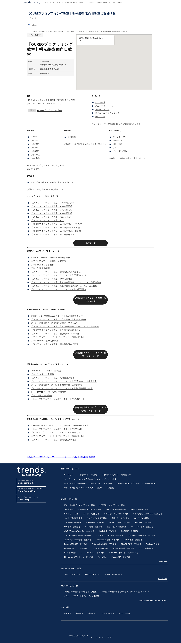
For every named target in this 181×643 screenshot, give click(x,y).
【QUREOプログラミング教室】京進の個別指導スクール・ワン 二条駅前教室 (66, 282)
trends (35, 31)
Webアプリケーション (105, 106)
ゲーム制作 (100, 102)
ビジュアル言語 (120, 151)
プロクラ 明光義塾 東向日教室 (44, 340)
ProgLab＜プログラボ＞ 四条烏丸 (46, 370)
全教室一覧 (90, 243)
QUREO (116, 147)
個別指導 (72, 137)
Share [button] (34, 25)
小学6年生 (35, 158)
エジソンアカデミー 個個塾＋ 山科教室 (48, 261)
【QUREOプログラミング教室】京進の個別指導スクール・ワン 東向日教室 (65, 326)
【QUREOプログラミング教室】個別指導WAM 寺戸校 (55, 333)
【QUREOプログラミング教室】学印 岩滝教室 (51, 279)
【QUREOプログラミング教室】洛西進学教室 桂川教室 (56, 330)
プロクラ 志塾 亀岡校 (40, 268)
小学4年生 (35, 151)
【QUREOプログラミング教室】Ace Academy (51, 217)
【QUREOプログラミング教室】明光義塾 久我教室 (53, 439)
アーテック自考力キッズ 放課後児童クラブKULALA (54, 323)
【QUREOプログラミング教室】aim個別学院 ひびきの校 (56, 224)
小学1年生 (35, 140)
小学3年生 (35, 147)
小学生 (34, 137)
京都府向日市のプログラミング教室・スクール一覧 (90, 354)
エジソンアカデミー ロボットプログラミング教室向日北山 (57, 337)
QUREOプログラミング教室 (75, 31)
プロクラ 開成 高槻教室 (41, 395)
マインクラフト (120, 137)
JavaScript (117, 140)
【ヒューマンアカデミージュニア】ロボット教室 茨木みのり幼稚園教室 (64, 381)
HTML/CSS (117, 144)
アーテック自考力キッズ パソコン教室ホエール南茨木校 (56, 385)
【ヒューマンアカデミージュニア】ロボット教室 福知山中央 (58, 275)
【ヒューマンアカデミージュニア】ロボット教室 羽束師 (56, 429)
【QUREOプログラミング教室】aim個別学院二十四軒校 (56, 231)
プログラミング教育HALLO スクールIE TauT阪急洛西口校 (57, 316)
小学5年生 (35, 154)
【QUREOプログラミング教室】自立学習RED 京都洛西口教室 (58, 319)
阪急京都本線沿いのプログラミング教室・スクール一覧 (90, 409)
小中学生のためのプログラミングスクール (31, 490)
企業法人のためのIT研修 (26, 482)
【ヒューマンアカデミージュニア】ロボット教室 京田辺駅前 (58, 289)
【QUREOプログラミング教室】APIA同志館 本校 (52, 234)
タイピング (100, 116)
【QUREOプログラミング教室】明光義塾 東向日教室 (55, 344)
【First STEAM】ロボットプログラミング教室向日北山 (55, 432)
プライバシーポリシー (97, 637)
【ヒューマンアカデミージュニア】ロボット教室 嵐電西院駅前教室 (62, 388)
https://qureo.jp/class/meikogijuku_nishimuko (52, 182)
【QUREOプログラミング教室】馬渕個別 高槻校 (52, 377)
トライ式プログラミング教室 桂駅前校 (48, 392)
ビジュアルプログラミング (107, 113)
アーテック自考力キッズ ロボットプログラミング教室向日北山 (59, 425)
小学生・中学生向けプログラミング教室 (153, 600)
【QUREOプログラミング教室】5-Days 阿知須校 (52, 202)
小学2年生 (35, 144)
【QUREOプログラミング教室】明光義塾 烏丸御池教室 (56, 271)
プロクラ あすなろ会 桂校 (42, 264)
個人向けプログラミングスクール (28, 499)
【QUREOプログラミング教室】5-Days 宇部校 (51, 206)
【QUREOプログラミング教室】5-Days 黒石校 (51, 210)
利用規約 (109, 637)
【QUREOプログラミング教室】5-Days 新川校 (51, 213)
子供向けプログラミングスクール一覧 (51, 31)
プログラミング (102, 109)
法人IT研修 (163, 561)
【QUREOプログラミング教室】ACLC (47, 220)
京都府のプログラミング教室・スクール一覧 (90, 300)
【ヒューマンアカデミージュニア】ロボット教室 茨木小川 (57, 399)
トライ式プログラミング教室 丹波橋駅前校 (50, 257)
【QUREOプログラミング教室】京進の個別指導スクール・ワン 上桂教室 (64, 286)
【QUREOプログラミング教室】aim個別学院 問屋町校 (55, 227)
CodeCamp (162, 579)
